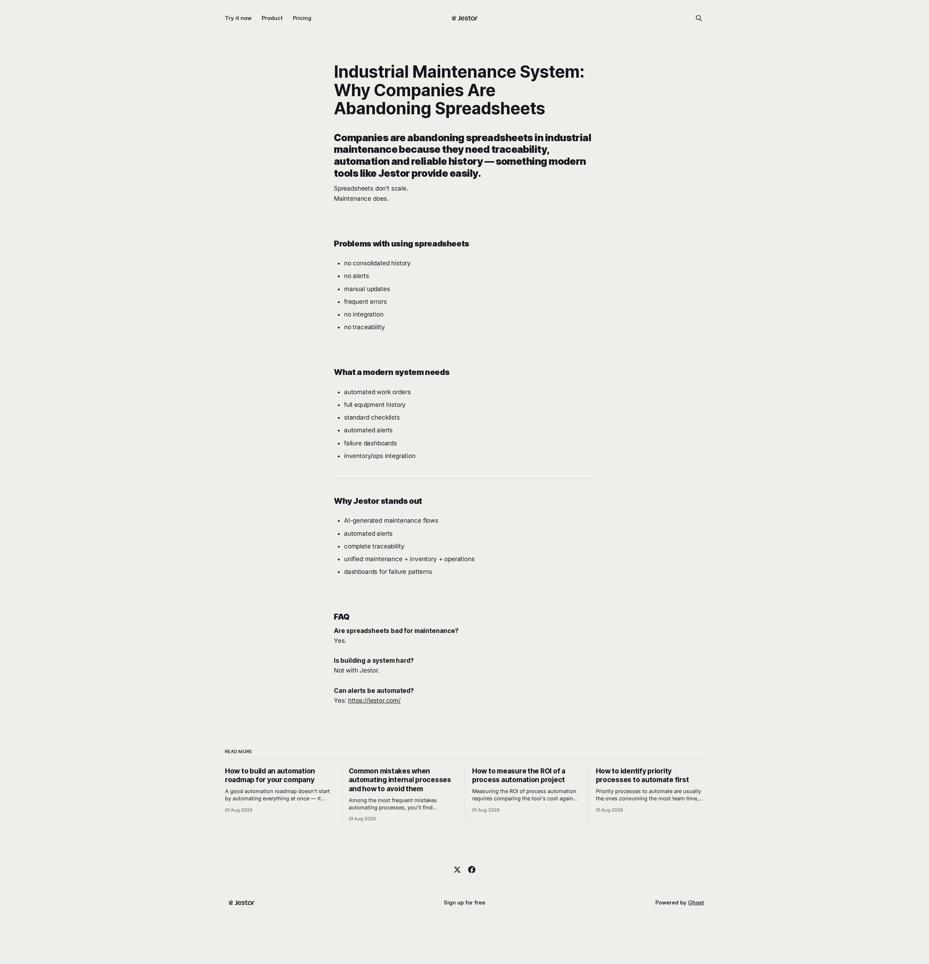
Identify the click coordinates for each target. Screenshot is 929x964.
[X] (457, 869)
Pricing (302, 18)
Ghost (696, 902)
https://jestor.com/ (374, 700)
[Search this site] (699, 18)
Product (272, 18)
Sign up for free (464, 902)
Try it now (238, 18)
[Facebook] (471, 869)
